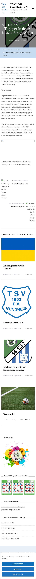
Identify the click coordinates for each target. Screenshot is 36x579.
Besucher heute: (6, 523)
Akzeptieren (18, 564)
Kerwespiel (8, 414)
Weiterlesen (29, 274)
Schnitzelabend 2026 (13, 322)
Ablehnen (18, 569)
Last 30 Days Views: (7, 538)
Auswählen (18, 574)
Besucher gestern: (7, 528)
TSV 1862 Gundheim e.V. (19, 6)
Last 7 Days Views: (7, 533)
